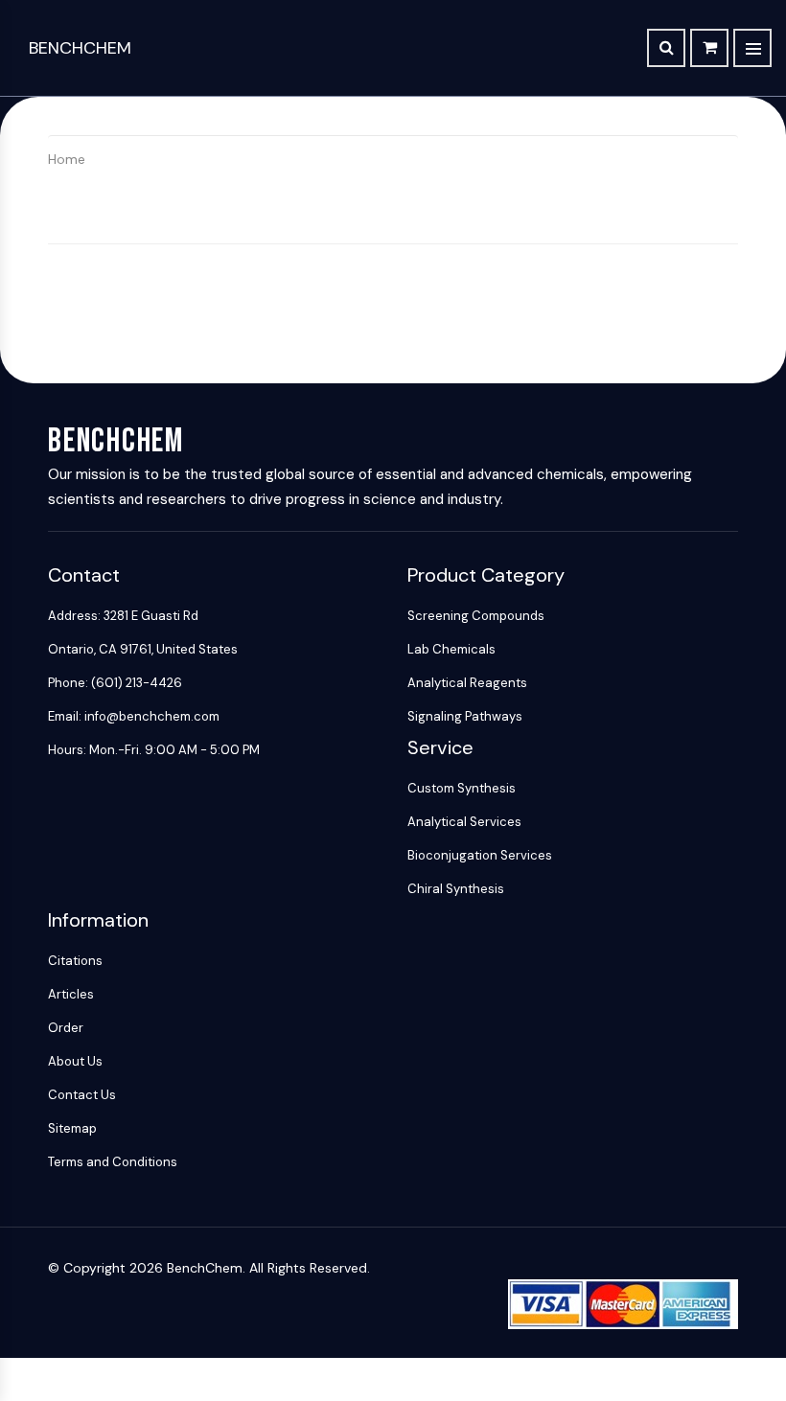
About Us (75, 1061)
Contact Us (82, 1095)
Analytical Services (464, 822)
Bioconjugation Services (479, 855)
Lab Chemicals (451, 649)
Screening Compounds (475, 616)
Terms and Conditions (112, 1162)
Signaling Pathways (464, 716)
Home (66, 159)
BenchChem (80, 47)
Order (65, 1028)
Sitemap (72, 1128)
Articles (71, 994)
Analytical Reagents (467, 683)
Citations (75, 961)
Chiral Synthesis (455, 889)
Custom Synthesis (461, 788)
